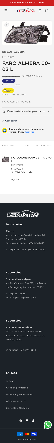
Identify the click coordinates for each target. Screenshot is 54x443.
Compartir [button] (11, 120)
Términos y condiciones (19, 394)
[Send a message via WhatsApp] (47, 425)
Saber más (29, 131)
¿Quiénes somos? (16, 401)
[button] (6, 10)
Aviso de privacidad (17, 387)
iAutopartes (30, 439)
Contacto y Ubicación (18, 408)
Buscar (10, 381)
